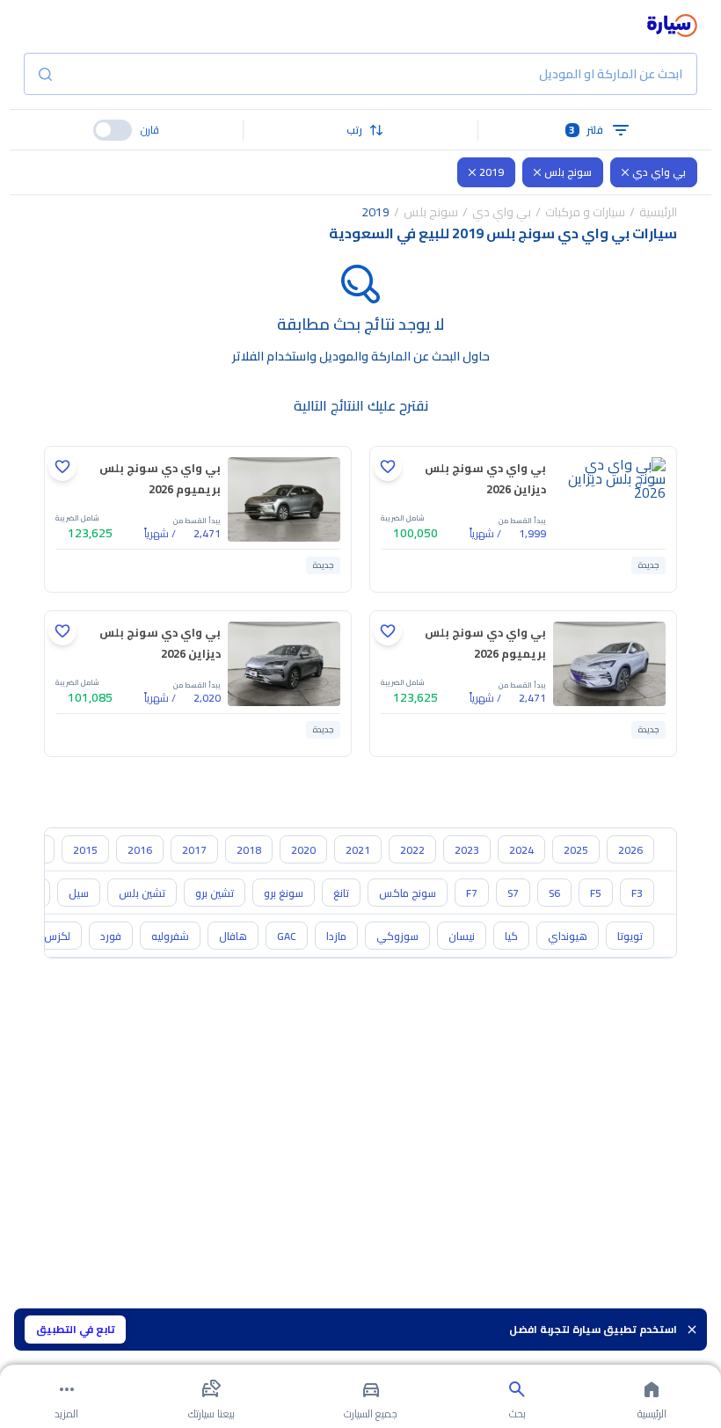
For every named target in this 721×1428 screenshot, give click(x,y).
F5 (595, 893)
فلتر (586, 130)
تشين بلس (142, 893)
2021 (358, 850)
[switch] (112, 130)
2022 (412, 850)
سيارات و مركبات (585, 211)
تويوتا (630, 936)
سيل (79, 893)
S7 (513, 893)
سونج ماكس (407, 893)
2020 (303, 850)
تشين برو (214, 893)
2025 (576, 850)
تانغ (341, 893)
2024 (521, 850)
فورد (110, 936)
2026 (630, 850)
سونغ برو (283, 893)
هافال (233, 936)
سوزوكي (397, 936)
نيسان (461, 936)
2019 (491, 172)
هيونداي (567, 936)
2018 (249, 850)
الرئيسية (658, 211)
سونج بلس (568, 172)
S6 (554, 893)
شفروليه (170, 936)
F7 (471, 893)
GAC (286, 936)
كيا (511, 936)
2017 (194, 850)
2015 (85, 850)
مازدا (336, 936)
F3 (637, 893)
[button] (360, 130)
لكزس (57, 936)
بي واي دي (659, 172)
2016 (139, 850)
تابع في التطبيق (75, 1329)
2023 (467, 850)
